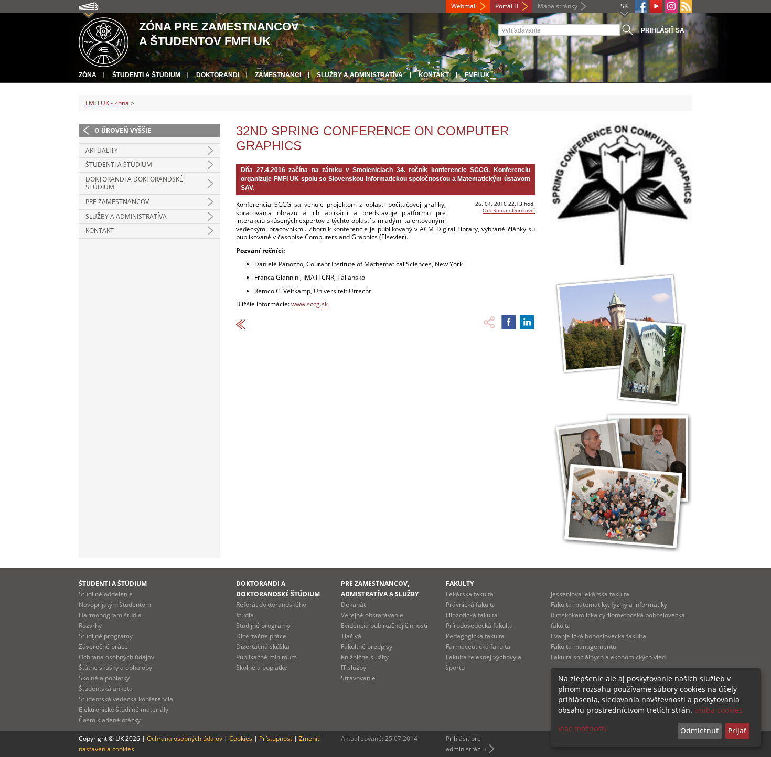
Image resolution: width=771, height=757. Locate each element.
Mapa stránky (557, 6)
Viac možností (582, 728)
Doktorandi (217, 75)
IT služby (353, 667)
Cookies (240, 738)
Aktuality (101, 150)
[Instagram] (671, 6)
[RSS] (686, 6)
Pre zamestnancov (117, 201)
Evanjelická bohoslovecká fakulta (598, 636)
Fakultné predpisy (366, 646)
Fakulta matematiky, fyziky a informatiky (609, 604)
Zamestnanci (278, 75)
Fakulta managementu (583, 646)
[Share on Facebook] (509, 322)
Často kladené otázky (110, 720)
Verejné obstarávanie (372, 615)
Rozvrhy (90, 625)
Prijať (737, 730)
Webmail (464, 6)
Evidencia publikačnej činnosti (384, 625)
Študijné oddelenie (106, 594)
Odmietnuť (699, 730)
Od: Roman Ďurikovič (509, 210)
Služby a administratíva (360, 75)
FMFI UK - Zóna (107, 103)
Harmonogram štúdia (110, 615)
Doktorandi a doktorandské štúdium (134, 183)
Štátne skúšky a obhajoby (115, 667)
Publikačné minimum (266, 657)
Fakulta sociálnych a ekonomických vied (608, 657)
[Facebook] (641, 6)
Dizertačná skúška (263, 646)
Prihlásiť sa (662, 30)
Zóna (88, 75)
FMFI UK (477, 75)
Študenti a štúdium (146, 75)
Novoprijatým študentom (115, 604)
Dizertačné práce (261, 636)
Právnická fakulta (471, 604)
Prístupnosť (275, 738)
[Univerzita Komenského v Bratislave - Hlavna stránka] (103, 40)
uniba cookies (718, 710)
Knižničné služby (365, 657)
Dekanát (353, 604)
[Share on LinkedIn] (527, 322)
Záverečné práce (103, 646)
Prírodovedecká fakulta (479, 625)
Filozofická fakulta (472, 615)
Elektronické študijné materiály (123, 709)
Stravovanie (358, 678)
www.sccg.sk (309, 304)
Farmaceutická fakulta (478, 646)
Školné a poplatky (104, 678)
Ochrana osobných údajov (116, 657)
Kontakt (434, 75)
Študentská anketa (106, 688)
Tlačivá (351, 636)
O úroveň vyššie (122, 130)
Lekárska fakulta (470, 594)
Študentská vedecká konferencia (126, 699)
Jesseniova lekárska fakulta (590, 594)
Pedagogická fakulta (475, 636)
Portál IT (507, 6)
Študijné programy (106, 636)
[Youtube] (656, 6)
